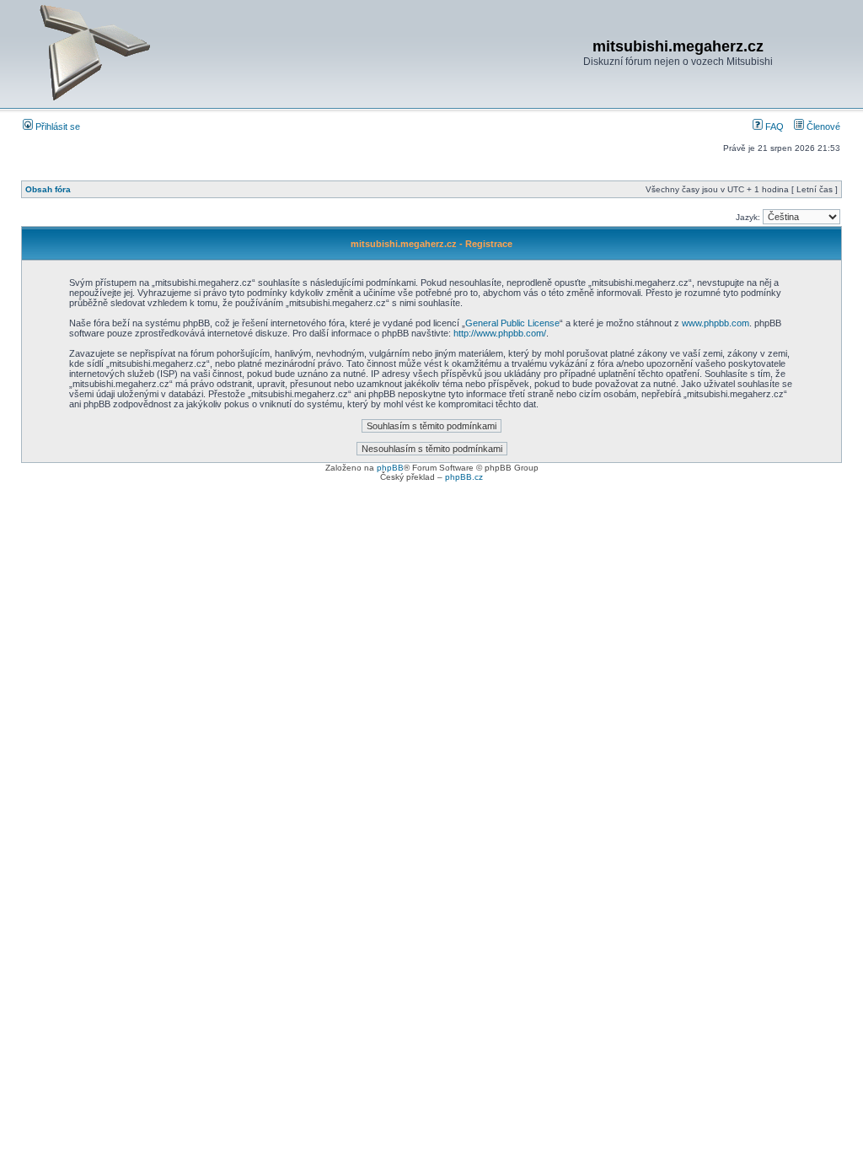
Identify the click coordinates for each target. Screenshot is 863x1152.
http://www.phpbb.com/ (499, 333)
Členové (822, 126)
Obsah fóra (48, 189)
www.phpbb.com (715, 323)
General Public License (512, 323)
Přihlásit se (56, 126)
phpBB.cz (464, 477)
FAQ (773, 126)
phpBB (390, 467)
